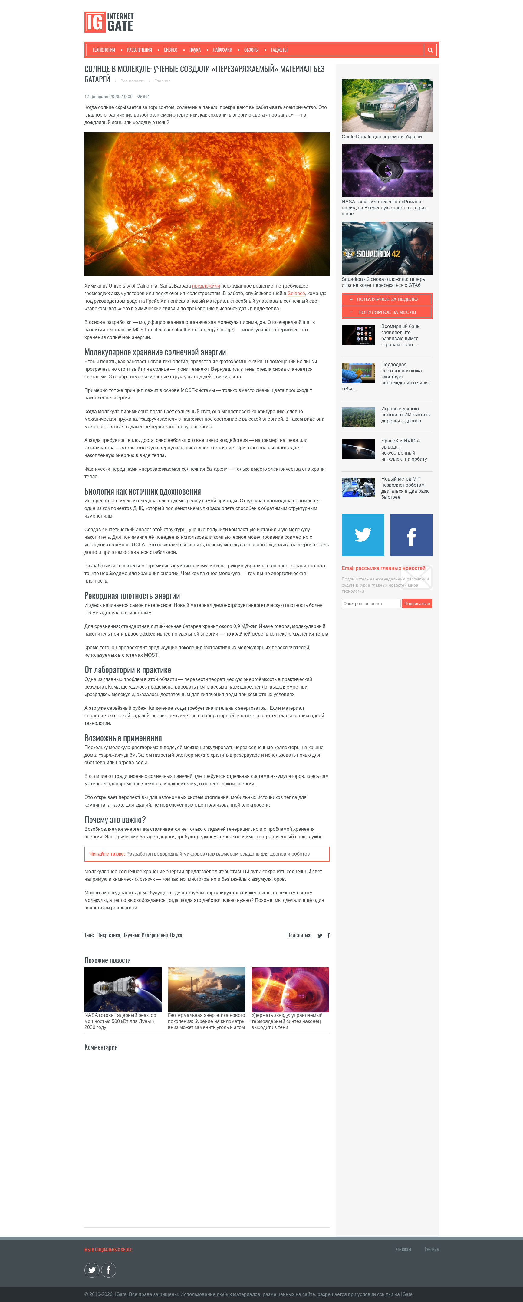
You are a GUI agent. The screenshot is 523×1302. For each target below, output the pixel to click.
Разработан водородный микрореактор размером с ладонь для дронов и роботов (218, 853)
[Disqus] (207, 1132)
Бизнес (170, 50)
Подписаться (417, 603)
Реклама (432, 1249)
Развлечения (139, 50)
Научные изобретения (145, 935)
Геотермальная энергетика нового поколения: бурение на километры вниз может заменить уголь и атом (206, 1021)
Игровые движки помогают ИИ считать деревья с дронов (405, 414)
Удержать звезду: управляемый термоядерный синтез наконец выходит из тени (287, 1021)
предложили (206, 285)
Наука (195, 50)
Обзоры (251, 50)
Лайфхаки (222, 50)
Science (296, 293)
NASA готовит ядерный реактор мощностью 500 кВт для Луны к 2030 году (120, 1021)
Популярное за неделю (387, 299)
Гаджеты (279, 50)
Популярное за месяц (387, 312)
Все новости (133, 80)
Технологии (104, 50)
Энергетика (108, 935)
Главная (162, 80)
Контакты (403, 1249)
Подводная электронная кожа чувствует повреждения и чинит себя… (386, 376)
